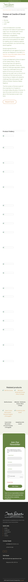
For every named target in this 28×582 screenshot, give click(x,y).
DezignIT (22, 580)
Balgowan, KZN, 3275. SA (12, 562)
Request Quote (9, 101)
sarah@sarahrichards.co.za (14, 1)
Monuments (8, 9)
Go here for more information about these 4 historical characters (14, 54)
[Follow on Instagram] (6, 551)
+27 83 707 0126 (9, 547)
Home (4, 9)
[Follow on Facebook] (4, 551)
